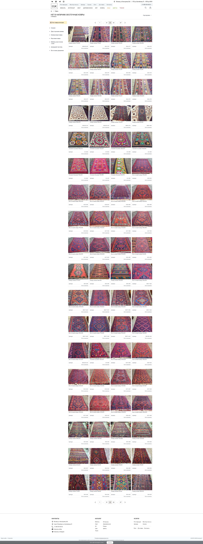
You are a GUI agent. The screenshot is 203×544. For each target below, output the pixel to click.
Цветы (115, 8)
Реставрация (63, 4)
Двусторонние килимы (57, 31)
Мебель (62, 8)
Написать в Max (58, 529)
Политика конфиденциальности (101, 538)
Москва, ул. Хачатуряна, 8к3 (61, 521)
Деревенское (88, 8)
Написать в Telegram (59, 531)
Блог (95, 4)
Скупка (89, 4)
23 (113, 22)
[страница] (95, 22)
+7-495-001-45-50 (146, 4)
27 (120, 22)
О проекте (10, 538)
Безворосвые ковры (56, 35)
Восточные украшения (57, 50)
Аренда (83, 4)
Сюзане (53, 28)
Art (96, 8)
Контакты (109, 4)
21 (106, 22)
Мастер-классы (74, 4)
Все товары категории (58, 22)
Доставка (101, 4)
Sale (108, 8)
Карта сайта (4, 538)
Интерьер (71, 8)
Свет (79, 8)
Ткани (122, 8)
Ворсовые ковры (55, 38)
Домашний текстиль (56, 47)
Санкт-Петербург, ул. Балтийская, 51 (63, 524)
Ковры (102, 8)
